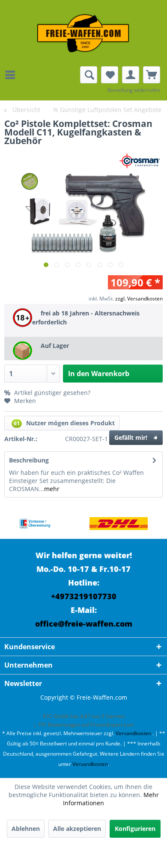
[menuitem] (12, 74)
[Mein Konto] (130, 74)
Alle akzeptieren (77, 828)
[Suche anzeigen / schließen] (88, 74)
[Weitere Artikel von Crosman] (141, 160)
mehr (52, 489)
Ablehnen (26, 828)
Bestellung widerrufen (133, 90)
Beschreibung (29, 460)
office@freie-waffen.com (83, 623)
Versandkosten (133, 733)
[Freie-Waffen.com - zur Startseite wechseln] (83, 33)
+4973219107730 (83, 596)
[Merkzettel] (109, 74)
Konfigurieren (135, 828)
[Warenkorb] (151, 74)
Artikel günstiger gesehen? (51, 393)
